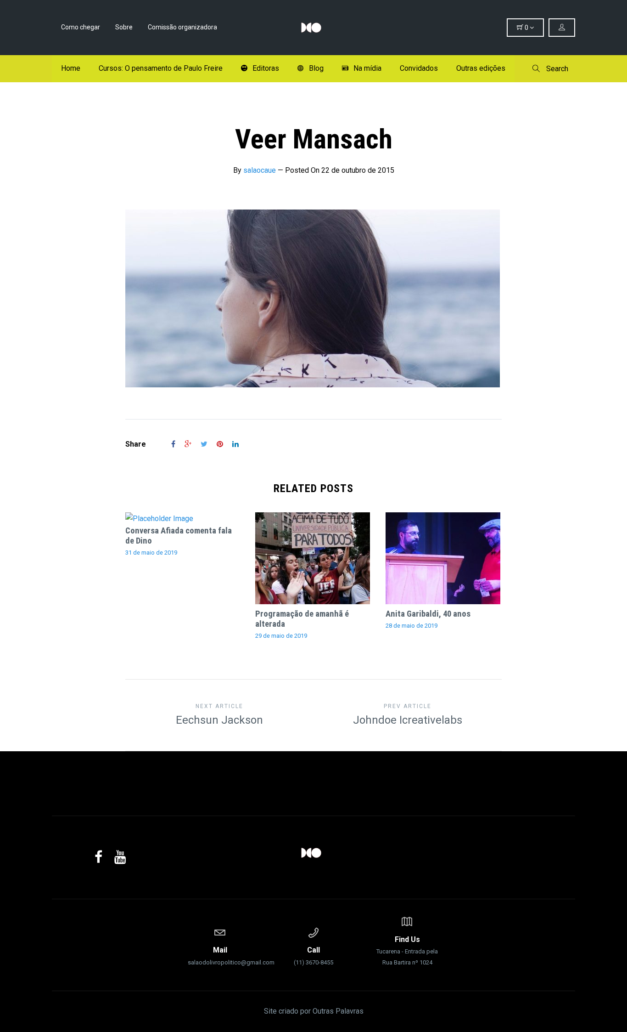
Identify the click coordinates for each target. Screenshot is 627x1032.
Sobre (124, 27)
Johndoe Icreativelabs (407, 714)
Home (70, 68)
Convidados (419, 68)
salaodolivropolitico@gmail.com (220, 956)
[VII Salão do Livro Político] (313, 27)
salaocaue (259, 170)
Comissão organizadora (182, 27)
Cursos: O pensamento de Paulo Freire (161, 68)
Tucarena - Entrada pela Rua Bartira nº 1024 (407, 950)
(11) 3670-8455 (313, 956)
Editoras (265, 68)
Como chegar (80, 27)
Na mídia (367, 68)
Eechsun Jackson (219, 714)
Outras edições (480, 68)
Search (556, 68)
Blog (316, 68)
